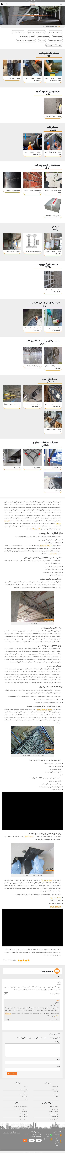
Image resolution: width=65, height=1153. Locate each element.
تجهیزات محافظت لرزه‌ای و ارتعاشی (54, 45)
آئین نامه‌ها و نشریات (23, 1089)
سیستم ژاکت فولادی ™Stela (33, 252)
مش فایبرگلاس (55, 1116)
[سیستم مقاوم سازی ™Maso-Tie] (32, 180)
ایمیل (58, 1066)
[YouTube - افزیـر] (4, 1132)
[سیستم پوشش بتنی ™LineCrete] (32, 141)
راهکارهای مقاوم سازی (46, 546)
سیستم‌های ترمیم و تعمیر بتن (55, 32)
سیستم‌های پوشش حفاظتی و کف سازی (26, 41)
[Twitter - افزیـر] (11, 1132)
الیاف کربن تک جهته (55, 898)
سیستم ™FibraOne (15, 78)
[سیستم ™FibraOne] (12, 68)
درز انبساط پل (58, 491)
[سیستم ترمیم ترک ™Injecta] (12, 180)
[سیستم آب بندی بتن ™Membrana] (32, 317)
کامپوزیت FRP (29, 836)
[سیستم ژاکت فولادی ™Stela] (32, 241)
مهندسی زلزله (24, 1096)
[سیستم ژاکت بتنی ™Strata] (12, 241)
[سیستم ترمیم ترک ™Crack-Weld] (53, 180)
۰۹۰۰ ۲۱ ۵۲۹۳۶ (27, 1)
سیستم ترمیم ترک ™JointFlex (53, 216)
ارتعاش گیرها (17, 468)
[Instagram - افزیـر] (14, 1132)
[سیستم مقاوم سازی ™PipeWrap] (32, 68)
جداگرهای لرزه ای (36, 468)
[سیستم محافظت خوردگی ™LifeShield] (53, 241)
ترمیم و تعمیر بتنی (23, 1119)
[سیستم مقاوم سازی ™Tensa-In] (53, 419)
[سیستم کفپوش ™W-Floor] (32, 355)
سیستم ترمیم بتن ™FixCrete (53, 116)
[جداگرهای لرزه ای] (32, 457)
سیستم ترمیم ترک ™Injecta (13, 190)
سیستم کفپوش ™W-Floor (34, 366)
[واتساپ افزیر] (7, 4)
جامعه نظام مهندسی (23, 1094)
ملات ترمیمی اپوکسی (53, 1111)
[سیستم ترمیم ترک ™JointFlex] (53, 205)
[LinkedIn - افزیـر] (7, 1132)
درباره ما (56, 1096)
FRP (39, 529)
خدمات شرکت (55, 1086)
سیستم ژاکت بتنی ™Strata (13, 252)
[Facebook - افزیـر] (18, 1132)
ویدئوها (25, 1086)
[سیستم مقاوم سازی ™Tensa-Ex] (12, 393)
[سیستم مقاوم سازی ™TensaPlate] (32, 393)
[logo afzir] (32, 4)
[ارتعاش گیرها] (12, 457)
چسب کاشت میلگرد (54, 1114)
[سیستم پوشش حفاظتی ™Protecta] (53, 355)
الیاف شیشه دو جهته (55, 906)
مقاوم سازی (53, 554)
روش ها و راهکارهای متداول (44, 709)
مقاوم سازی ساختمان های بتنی (21, 1109)
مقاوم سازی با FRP (46, 880)
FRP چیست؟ (24, 1111)
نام (58, 1060)
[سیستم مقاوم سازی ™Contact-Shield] (53, 68)
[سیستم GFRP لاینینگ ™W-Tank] (53, 141)
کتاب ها (25, 1092)
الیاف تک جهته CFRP (53, 1106)
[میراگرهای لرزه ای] (53, 457)
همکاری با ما (55, 1094)
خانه (58, 26)
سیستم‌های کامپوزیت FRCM (55, 41)
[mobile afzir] (2, 4)
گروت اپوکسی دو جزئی (53, 1119)
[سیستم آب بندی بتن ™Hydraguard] (53, 317)
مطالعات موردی (55, 1089)
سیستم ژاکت (42, 41)
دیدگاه (57, 1042)
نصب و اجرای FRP (23, 1114)
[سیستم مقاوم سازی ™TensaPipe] (53, 393)
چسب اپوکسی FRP (54, 1109)
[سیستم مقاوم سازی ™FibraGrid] (53, 279)
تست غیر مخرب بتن (23, 1116)
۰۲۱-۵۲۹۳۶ (38, 1)
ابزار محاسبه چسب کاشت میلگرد (20, 1106)
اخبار (26, 1099)
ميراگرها (34, 529)
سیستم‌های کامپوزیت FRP (18, 32)
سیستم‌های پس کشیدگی (43, 36)
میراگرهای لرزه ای (56, 468)
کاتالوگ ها (56, 1092)
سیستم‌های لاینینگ (57, 36)
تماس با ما (56, 1099)
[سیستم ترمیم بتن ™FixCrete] (53, 106)
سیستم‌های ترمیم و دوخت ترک (27, 36)
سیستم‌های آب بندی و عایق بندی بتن (36, 32)
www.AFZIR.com (38, 1152)
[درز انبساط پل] (53, 480)
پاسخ (6, 993)
